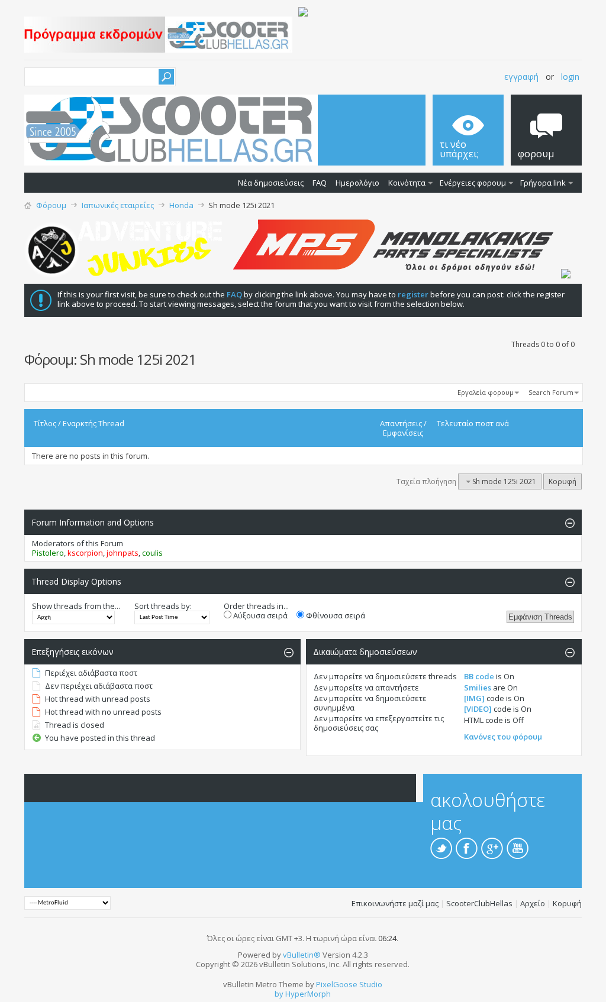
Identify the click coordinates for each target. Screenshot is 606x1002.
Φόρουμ (51, 205)
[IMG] (474, 698)
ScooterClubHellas (479, 903)
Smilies (477, 687)
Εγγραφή (521, 76)
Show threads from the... (76, 606)
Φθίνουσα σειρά (334, 615)
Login (570, 76)
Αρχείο (532, 903)
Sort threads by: (163, 606)
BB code (479, 676)
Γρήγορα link (543, 182)
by (279, 993)
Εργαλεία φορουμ (485, 392)
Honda (181, 205)
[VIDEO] (478, 708)
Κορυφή (562, 481)
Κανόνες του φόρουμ (503, 736)
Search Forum (550, 392)
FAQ (319, 182)
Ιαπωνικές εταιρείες (118, 205)
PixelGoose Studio (349, 984)
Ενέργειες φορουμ (473, 182)
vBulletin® (302, 954)
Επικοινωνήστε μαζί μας (395, 903)
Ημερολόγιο (357, 182)
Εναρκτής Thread (93, 423)
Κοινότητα (407, 182)
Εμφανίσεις (403, 432)
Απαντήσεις (401, 423)
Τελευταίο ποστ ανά (473, 423)
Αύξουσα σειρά (259, 615)
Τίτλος (45, 423)
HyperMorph (308, 993)
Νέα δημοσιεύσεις (271, 182)
